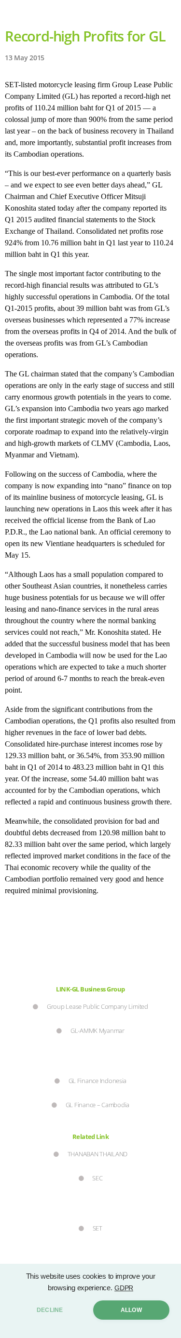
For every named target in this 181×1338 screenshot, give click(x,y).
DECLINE (50, 1310)
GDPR (123, 1288)
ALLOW (131, 1310)
